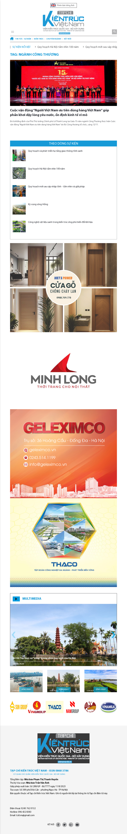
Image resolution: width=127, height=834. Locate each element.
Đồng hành (26, 689)
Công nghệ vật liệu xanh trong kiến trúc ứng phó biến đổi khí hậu (60, 222)
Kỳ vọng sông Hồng (38, 204)
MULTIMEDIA (31, 598)
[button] (113, 635)
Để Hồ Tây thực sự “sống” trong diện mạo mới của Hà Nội (44, 658)
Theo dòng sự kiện (63, 143)
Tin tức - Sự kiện (23, 39)
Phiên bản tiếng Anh (65, 5)
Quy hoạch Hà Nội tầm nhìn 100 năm (39, 47)
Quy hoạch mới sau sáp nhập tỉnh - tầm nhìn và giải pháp (56, 186)
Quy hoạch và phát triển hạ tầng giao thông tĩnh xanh (55, 151)
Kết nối (67, 39)
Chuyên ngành (53, 39)
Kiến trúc (39, 39)
